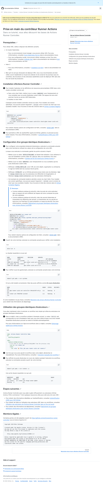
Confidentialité (24, 481)
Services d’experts (43, 481)
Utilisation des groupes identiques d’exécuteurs (25, 307)
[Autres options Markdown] (86, 30)
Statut (30, 481)
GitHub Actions (8, 12)
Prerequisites (9, 42)
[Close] (98, 3)
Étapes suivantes (11, 389)
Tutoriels (15, 12)
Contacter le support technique (13, 471)
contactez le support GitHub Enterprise (28, 21)
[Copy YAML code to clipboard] (58, 330)
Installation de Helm (37, 67)
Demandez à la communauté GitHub (14, 468)
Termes (17, 481)
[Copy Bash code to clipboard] (58, 111)
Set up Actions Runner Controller (80, 35)
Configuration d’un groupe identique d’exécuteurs (26, 142)
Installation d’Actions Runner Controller (21, 84)
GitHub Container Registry (52, 106)
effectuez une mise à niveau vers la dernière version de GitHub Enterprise (73, 19)
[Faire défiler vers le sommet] (99, 483)
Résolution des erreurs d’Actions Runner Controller (45, 300)
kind (58, 59)
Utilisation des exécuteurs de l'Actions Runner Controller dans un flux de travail (30, 404)
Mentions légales (11, 414)
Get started (58, 12)
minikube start (28, 59)
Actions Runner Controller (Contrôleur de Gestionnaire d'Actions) (36, 12)
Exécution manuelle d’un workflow (48, 355)
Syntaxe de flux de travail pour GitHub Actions (39, 158)
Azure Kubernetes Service (32, 55)
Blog (50, 481)
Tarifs (35, 481)
